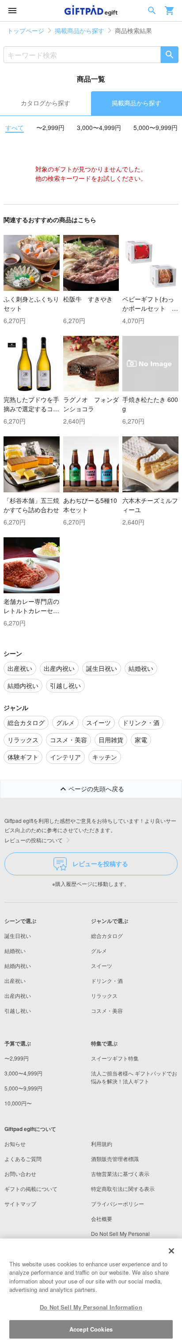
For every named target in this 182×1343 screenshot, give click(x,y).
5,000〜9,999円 (155, 127)
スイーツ (101, 965)
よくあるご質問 (23, 1158)
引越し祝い (17, 1010)
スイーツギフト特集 (115, 1058)
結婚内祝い (17, 965)
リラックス (104, 995)
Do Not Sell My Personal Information (91, 1307)
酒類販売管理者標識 (115, 1158)
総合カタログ (107, 935)
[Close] (171, 1251)
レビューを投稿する (100, 863)
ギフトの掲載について (30, 1188)
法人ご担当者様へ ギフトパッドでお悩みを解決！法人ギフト (134, 1077)
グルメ (99, 950)
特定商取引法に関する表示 (123, 1188)
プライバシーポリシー (117, 1203)
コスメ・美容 (107, 1010)
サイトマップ (20, 1203)
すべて (14, 127)
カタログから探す (45, 102)
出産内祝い (17, 995)
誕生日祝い (17, 935)
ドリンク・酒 (107, 980)
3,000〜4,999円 (99, 127)
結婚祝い (15, 950)
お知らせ (15, 1143)
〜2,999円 (50, 127)
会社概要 (101, 1218)
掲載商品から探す (79, 30)
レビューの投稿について (33, 840)
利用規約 (101, 1143)
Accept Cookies (91, 1329)
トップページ (25, 30)
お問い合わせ (20, 1173)
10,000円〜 (18, 1103)
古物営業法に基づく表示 (120, 1173)
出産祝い (15, 980)
